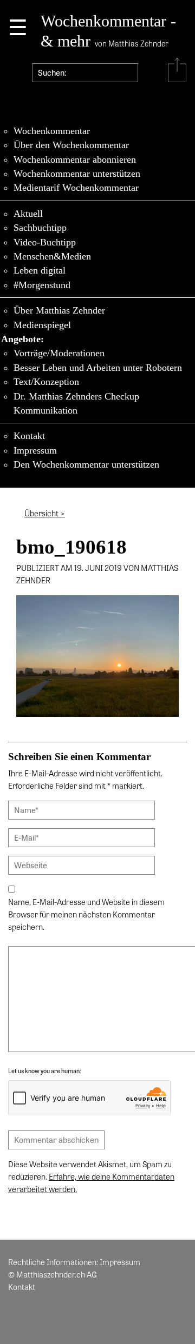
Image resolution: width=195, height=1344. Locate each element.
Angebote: (22, 339)
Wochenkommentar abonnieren (75, 159)
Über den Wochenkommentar (71, 144)
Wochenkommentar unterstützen (77, 173)
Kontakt (29, 435)
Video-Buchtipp (45, 242)
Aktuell (28, 213)
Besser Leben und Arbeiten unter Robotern (98, 367)
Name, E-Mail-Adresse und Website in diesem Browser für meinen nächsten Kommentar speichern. (86, 914)
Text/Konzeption (46, 381)
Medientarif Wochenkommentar (76, 187)
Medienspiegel (42, 325)
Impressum (35, 450)
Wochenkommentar (52, 130)
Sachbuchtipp (40, 227)
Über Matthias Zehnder (59, 310)
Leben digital (40, 270)
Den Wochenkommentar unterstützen (86, 464)
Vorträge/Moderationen (59, 353)
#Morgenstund (42, 285)
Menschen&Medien (52, 256)
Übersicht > (44, 513)
